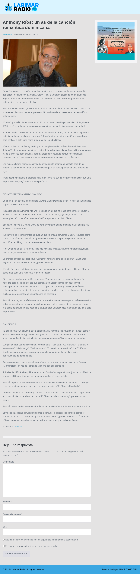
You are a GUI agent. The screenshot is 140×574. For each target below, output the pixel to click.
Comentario (9, 462)
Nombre (7, 501)
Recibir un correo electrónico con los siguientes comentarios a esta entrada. (41, 540)
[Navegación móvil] (136, 7)
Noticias (18, 426)
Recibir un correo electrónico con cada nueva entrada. (31, 546)
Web (5, 527)
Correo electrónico (12, 514)
